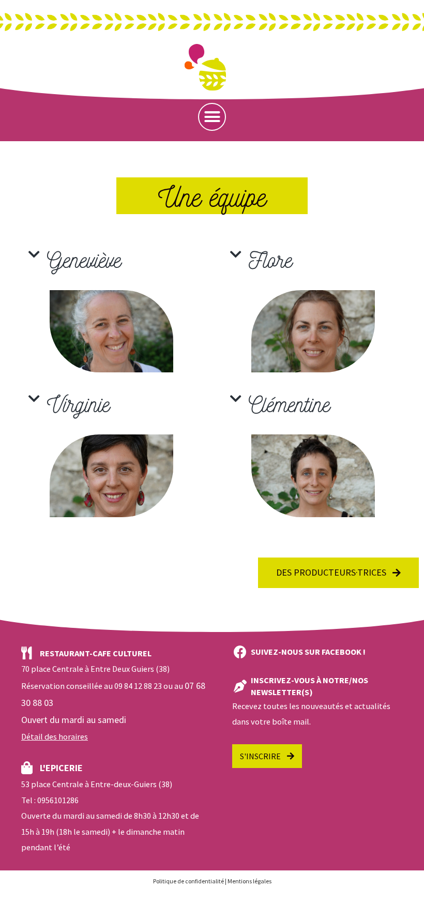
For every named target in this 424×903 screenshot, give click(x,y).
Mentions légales (249, 881)
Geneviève (84, 259)
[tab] (111, 259)
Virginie (78, 403)
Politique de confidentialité (188, 881)
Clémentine (289, 403)
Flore (270, 259)
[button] (212, 117)
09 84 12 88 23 (138, 686)
